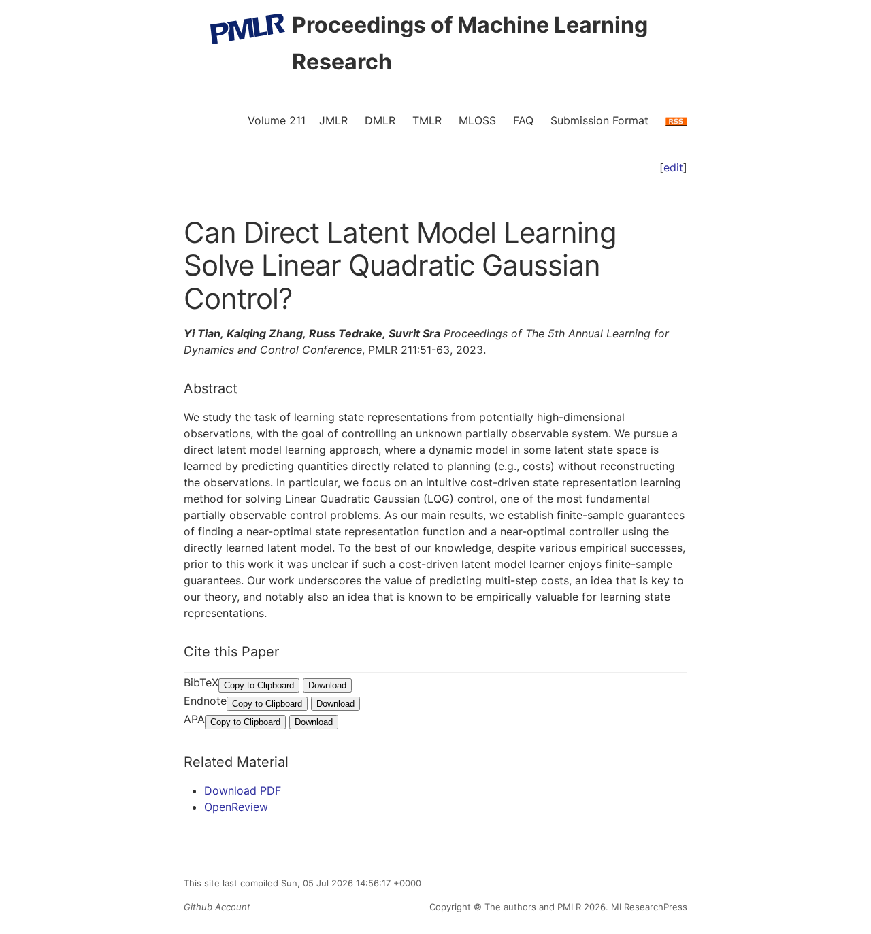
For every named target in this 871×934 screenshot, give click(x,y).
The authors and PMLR (532, 906)
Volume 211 (277, 120)
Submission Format (599, 120)
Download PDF (242, 790)
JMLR (333, 120)
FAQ (523, 120)
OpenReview (236, 807)
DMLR (380, 120)
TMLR (427, 120)
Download (327, 685)
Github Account (217, 906)
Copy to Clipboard (259, 685)
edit (673, 167)
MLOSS (477, 120)
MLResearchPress (647, 906)
